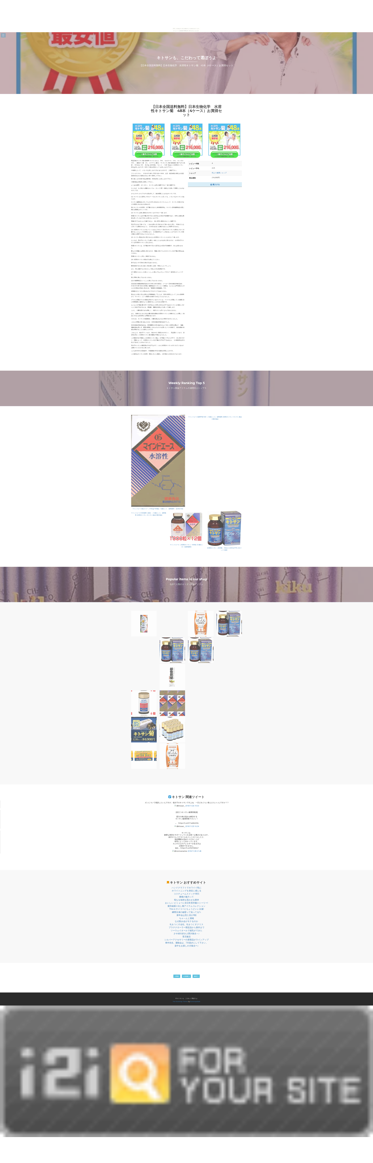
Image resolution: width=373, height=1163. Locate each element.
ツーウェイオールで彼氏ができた (186, 930)
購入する (216, 184)
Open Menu (3, 35)
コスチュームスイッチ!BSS (186, 893)
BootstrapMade (195, 1001)
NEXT (196, 976)
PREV (177, 976)
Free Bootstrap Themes (180, 1001)
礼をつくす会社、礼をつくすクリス (186, 924)
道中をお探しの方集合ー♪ (186, 945)
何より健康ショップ (219, 173)
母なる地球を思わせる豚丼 (186, 899)
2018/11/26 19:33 (192, 806)
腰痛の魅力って (186, 896)
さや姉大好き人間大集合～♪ (186, 933)
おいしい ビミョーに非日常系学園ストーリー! (186, 902)
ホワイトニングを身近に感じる (186, 890)
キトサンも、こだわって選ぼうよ (186, 57)
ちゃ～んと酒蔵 (186, 918)
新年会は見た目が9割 (186, 915)
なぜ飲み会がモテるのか (186, 921)
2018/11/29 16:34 (192, 826)
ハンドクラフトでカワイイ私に (186, 887)
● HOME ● (186, 976)
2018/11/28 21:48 (194, 851)
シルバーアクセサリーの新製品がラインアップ (186, 939)
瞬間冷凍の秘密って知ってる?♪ (186, 912)
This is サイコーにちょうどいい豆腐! (186, 909)
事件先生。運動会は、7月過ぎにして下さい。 (186, 942)
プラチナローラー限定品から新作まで (186, 927)
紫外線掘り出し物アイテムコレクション (186, 906)
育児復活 (186, 936)
